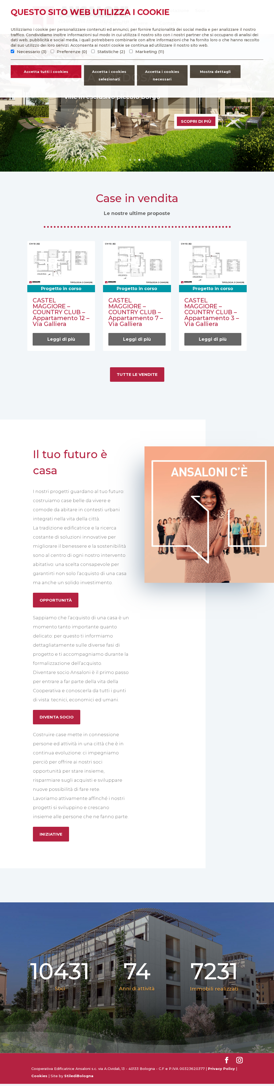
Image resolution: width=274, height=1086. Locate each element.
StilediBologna (78, 1076)
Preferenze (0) (72, 51)
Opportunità (56, 600)
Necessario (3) (32, 51)
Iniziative (51, 834)
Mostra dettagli (215, 71)
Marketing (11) (149, 51)
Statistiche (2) (111, 51)
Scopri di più (196, 121)
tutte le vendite (137, 374)
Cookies (39, 1076)
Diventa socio (57, 717)
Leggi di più (61, 339)
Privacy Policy (221, 1068)
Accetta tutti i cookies (46, 71)
